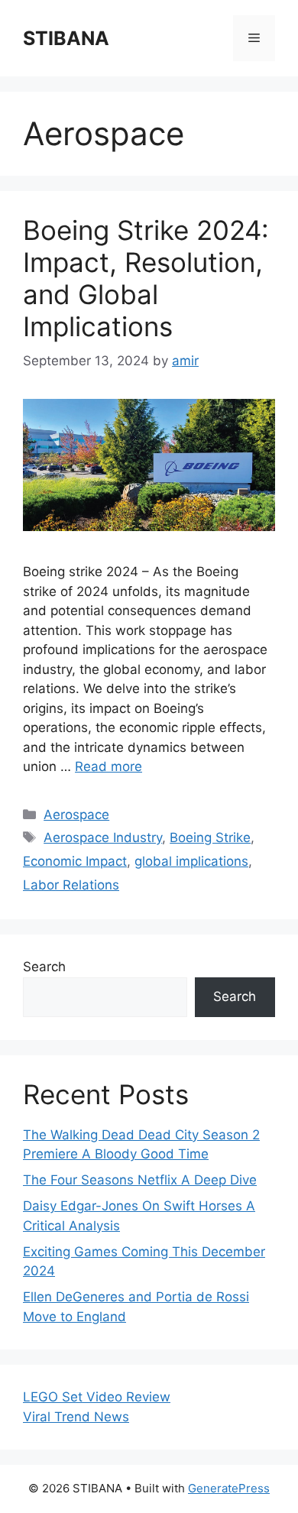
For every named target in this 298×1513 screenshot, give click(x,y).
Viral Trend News (76, 1416)
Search (44, 966)
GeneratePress (229, 1488)
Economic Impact (75, 861)
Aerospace (76, 814)
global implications (191, 861)
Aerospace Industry (103, 837)
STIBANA (66, 38)
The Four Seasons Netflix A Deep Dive (140, 1179)
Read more (108, 766)
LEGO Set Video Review (96, 1396)
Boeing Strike (210, 837)
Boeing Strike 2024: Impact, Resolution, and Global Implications (146, 278)
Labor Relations (71, 885)
